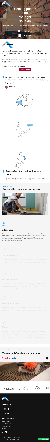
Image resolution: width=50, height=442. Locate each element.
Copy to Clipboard (25, 35)
